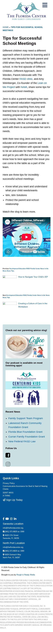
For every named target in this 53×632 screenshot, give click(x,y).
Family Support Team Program (25, 418)
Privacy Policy (9, 483)
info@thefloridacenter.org (13, 528)
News (9, 271)
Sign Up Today (14, 500)
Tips (12, 271)
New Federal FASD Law (21, 441)
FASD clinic (26, 79)
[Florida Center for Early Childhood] (26, 11)
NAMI (24, 87)
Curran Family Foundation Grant (26, 436)
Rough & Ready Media (26, 575)
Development (13, 268)
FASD (28, 268)
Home (6, 27)
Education (22, 268)
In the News (46, 295)
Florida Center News (37, 268)
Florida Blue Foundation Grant (25, 431)
